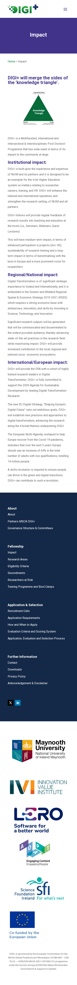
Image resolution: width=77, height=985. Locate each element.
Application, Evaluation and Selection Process (36, 638)
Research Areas (18, 559)
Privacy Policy (17, 676)
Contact (12, 662)
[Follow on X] (10, 703)
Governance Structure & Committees (30, 528)
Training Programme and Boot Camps (31, 586)
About (11, 514)
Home (11, 61)
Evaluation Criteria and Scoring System (32, 631)
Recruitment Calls (19, 611)
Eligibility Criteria (18, 566)
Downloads (15, 669)
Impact (12, 552)
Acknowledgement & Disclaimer (28, 683)
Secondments (16, 573)
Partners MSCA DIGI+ (21, 521)
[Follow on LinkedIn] (18, 703)
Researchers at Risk (20, 580)
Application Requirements (24, 618)
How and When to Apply (22, 624)
